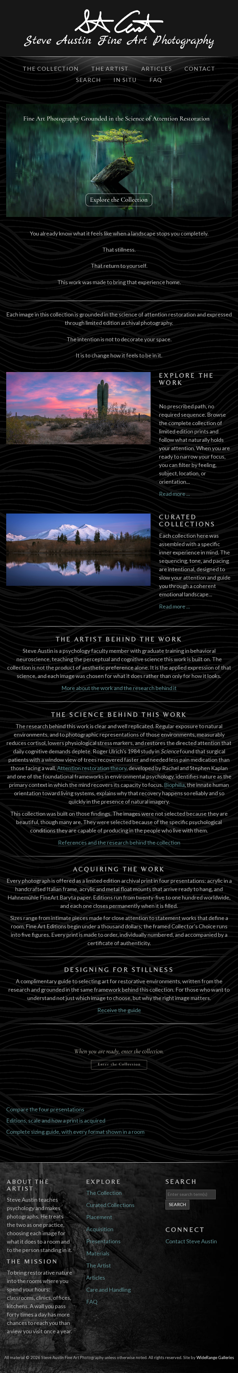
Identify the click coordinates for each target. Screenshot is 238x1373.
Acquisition (99, 1229)
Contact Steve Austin (191, 1241)
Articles (156, 68)
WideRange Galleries (215, 1357)
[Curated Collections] (78, 581)
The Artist (110, 68)
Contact (199, 68)
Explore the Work (186, 379)
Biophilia (174, 784)
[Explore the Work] (78, 440)
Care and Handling (108, 1289)
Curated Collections (187, 520)
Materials (97, 1253)
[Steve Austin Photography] (119, 44)
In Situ (125, 79)
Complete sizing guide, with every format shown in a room (75, 1131)
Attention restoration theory (91, 768)
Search (88, 79)
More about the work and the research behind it (119, 687)
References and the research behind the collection (119, 842)
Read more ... (174, 493)
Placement (99, 1217)
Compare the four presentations (45, 1109)
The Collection (50, 68)
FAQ (155, 79)
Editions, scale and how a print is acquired (55, 1120)
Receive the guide (119, 1010)
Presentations (103, 1241)
